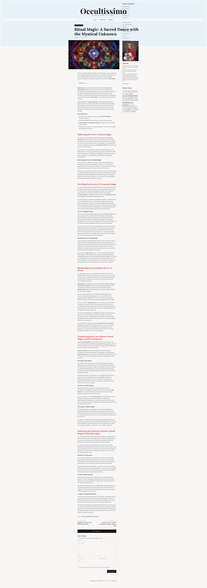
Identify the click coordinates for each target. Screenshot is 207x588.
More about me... (125, 83)
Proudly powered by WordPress (96, 580)
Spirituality (132, 108)
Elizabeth (76, 37)
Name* (79, 555)
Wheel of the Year (125, 45)
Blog (95, 19)
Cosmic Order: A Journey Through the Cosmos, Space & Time (107, 524)
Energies (136, 92)
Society (123, 36)
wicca (130, 111)
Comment (80, 540)
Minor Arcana (128, 100)
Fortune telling (125, 97)
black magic (130, 90)
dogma (134, 92)
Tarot (135, 108)
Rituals (130, 106)
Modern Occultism (133, 100)
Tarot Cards (124, 38)
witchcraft (133, 111)
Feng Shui (124, 17)
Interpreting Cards (135, 97)
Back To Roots (125, 6)
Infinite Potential (125, 22)
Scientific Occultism (126, 31)
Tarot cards (127, 109)
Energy (123, 93)
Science (133, 106)
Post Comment (112, 571)
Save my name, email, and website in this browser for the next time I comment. (94, 567)
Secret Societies (127, 108)
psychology (124, 106)
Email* (99, 555)
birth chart (126, 90)
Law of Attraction (129, 99)
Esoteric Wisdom (94, 516)
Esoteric (127, 93)
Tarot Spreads (124, 111)
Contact (110, 19)
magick (136, 99)
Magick (123, 27)
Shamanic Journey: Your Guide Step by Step (85, 523)
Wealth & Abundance (126, 42)
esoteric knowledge (85, 516)
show (86, 83)
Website (79, 561)
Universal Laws (78, 25)
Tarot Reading (136, 109)
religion (128, 106)
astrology (123, 90)
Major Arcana (124, 100)
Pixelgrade (114, 580)
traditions (127, 111)
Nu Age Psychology (126, 29)
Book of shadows (134, 90)
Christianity (129, 92)
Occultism (102, 19)
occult (137, 100)
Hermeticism (130, 97)
